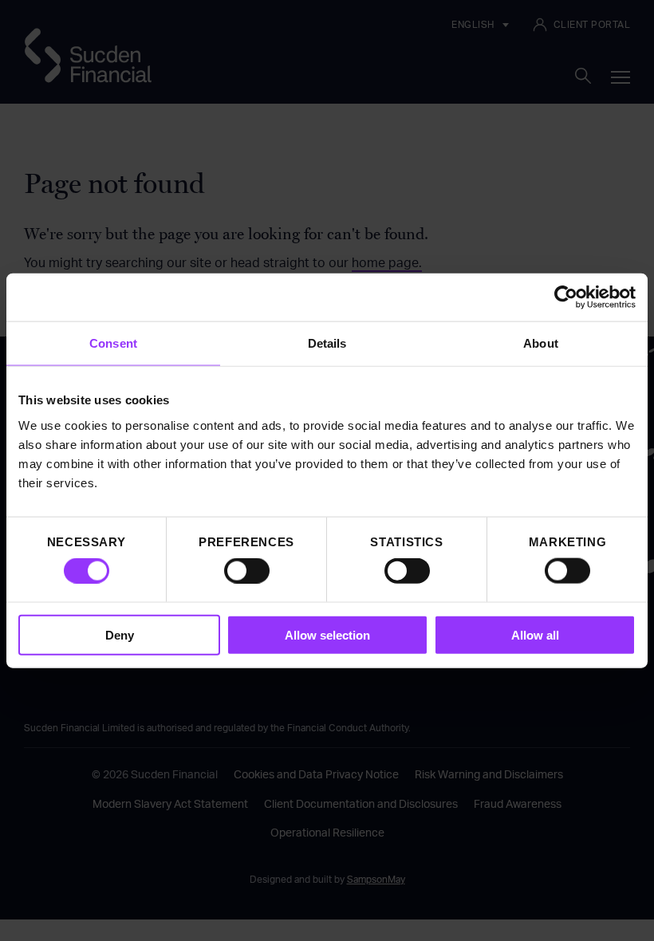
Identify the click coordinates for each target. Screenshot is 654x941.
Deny (119, 634)
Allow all (535, 634)
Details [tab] (327, 343)
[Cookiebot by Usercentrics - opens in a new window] (566, 297)
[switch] (247, 571)
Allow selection (327, 634)
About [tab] (540, 343)
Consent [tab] (113, 343)
